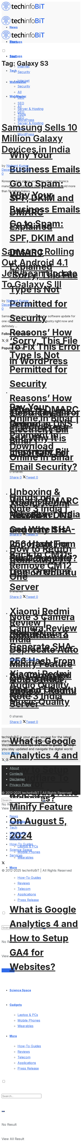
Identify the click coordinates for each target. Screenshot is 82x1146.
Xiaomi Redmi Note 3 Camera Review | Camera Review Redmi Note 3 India (43, 625)
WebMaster (18, 833)
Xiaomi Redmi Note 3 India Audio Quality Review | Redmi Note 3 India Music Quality (43, 687)
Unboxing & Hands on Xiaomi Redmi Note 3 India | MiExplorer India (45, 503)
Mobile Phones (29, 1020)
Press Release (28, 900)
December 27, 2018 (16, 305)
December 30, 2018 (16, 170)
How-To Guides (29, 1046)
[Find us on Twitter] (4, 341)
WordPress (26, 120)
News (14, 816)
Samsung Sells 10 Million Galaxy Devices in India (39, 138)
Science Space (20, 990)
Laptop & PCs (28, 1015)
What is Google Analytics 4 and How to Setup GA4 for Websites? (44, 769)
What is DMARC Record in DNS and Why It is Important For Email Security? (44, 529)
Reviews (24, 1052)
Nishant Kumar (17, 166)
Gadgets (16, 1004)
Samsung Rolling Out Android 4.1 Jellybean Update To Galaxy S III (39, 268)
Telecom (24, 1057)
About (14, 768)
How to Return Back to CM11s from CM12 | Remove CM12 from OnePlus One (41, 562)
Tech (13, 70)
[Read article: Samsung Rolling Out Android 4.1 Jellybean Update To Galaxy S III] (41, 217)
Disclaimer (17, 779)
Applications (27, 894)
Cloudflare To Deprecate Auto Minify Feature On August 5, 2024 (44, 806)
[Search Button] (3, 1111)
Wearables (25, 1026)
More (13, 1036)
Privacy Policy (20, 785)
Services (8, 970)
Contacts (16, 774)
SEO (21, 117)
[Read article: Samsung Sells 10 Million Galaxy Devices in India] (41, 92)
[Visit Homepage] (25, 10)
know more (10, 753)
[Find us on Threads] (7, 341)
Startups (16, 56)
